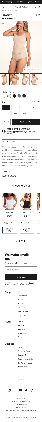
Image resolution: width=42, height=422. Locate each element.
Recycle (21, 325)
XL (6, 113)
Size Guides (22, 315)
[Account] (35, 7)
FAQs (20, 347)
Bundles (21, 304)
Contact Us (22, 355)
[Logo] (21, 7)
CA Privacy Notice (25, 363)
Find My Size (23, 311)
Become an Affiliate (25, 359)
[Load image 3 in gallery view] (24, 79)
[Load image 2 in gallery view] (14, 79)
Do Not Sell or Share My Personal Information (21, 410)
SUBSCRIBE (21, 277)
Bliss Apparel (13, 10)
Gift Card (21, 307)
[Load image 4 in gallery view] (34, 79)
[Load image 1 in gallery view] (4, 79)
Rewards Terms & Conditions (21, 401)
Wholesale (22, 333)
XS (6, 107)
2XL (15, 113)
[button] (39, 7)
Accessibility (23, 367)
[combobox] (6, 122)
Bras (19, 292)
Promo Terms (21, 398)
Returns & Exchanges (26, 351)
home (4, 10)
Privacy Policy (25, 284)
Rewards (21, 329)
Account (21, 343)
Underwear (22, 296)
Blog (20, 337)
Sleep (20, 300)
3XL (24, 113)
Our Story (21, 321)
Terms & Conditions (21, 404)
